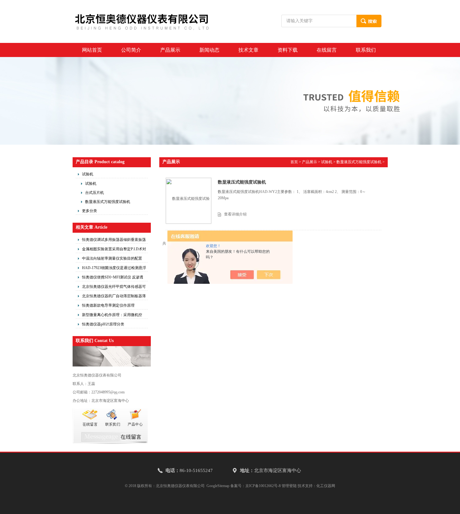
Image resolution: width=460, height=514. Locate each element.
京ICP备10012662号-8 (263, 486)
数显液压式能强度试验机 (242, 182)
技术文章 (248, 50)
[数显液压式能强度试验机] (188, 200)
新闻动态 (209, 50)
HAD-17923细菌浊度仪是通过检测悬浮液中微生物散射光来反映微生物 (114, 269)
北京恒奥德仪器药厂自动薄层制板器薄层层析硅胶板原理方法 (114, 297)
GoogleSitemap (218, 486)
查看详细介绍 (235, 214)
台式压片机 (94, 192)
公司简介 (131, 50)
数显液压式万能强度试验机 (107, 202)
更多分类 (89, 211)
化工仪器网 (325, 486)
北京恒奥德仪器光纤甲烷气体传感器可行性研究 (114, 287)
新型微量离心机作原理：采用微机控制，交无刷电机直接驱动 (112, 316)
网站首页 (92, 50)
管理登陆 (289, 486)
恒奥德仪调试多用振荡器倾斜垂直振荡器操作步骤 (114, 240)
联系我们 (366, 50)
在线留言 (327, 50)
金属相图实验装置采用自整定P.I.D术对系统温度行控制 (114, 250)
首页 (294, 162)
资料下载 (288, 50)
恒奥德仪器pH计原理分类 (103, 324)
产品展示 (170, 50)
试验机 (87, 174)
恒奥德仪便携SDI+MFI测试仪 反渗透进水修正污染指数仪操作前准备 (112, 278)
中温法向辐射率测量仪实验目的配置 (112, 258)
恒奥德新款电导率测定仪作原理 (108, 305)
